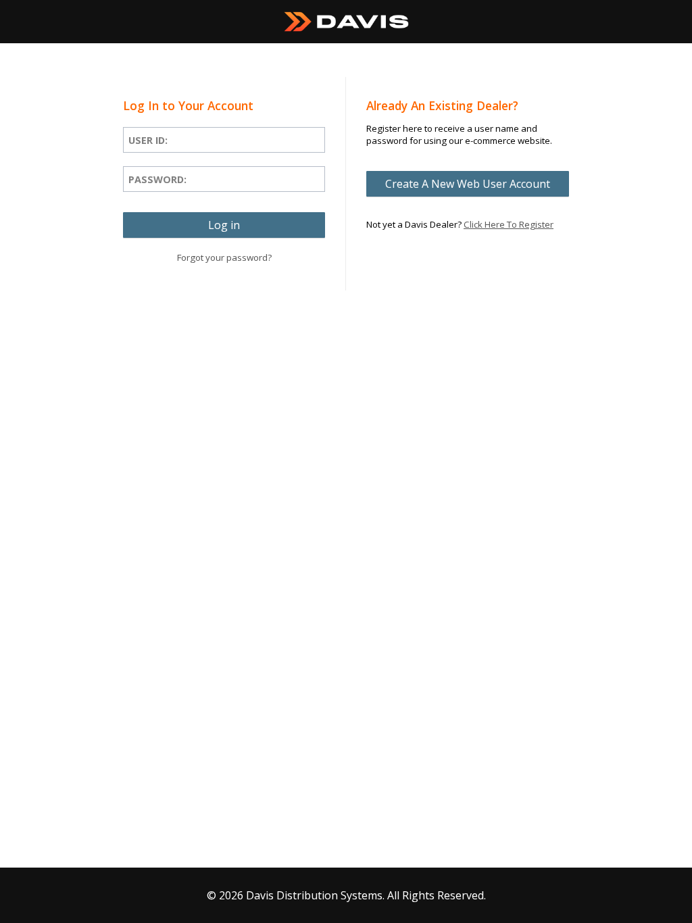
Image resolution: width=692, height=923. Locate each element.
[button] (224, 225)
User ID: (148, 140)
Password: (157, 179)
